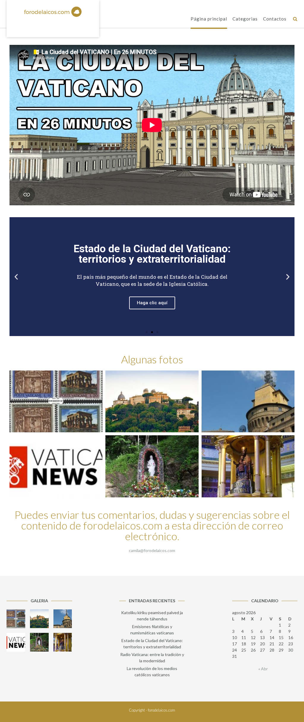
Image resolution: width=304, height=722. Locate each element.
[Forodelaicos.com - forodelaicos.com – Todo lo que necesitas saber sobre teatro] (53, 12)
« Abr (263, 668)
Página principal (209, 18)
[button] (147, 332)
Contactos (274, 18)
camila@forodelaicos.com (152, 550)
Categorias (245, 18)
